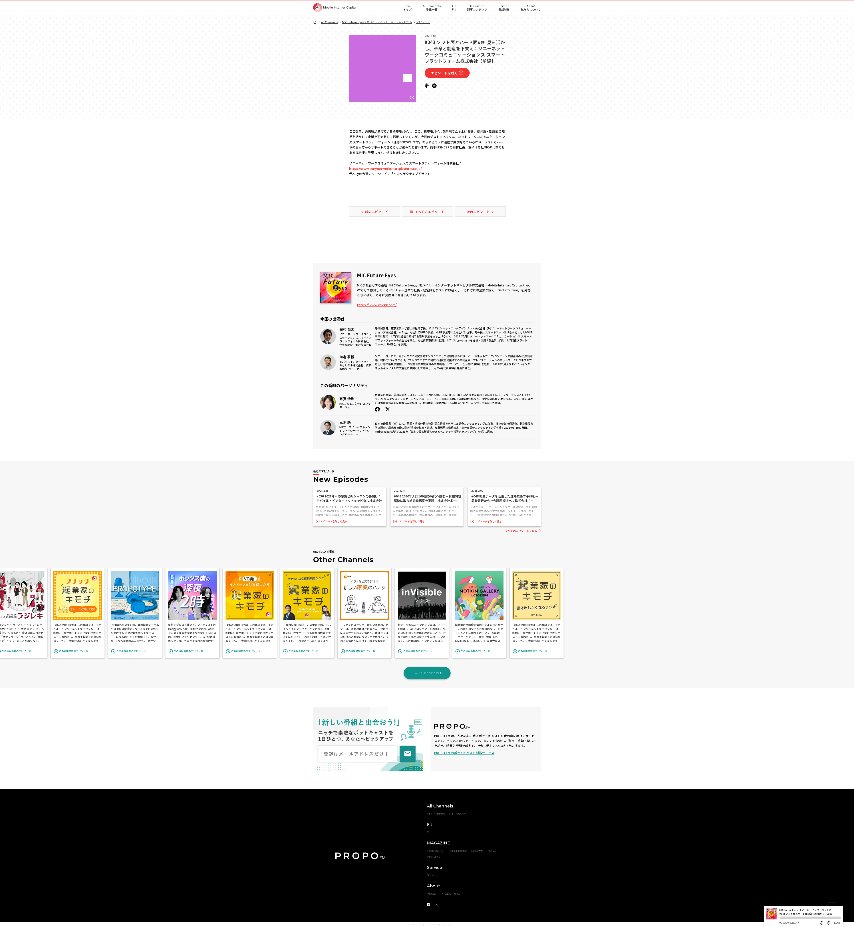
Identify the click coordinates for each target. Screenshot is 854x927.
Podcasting (435, 851)
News (491, 851)
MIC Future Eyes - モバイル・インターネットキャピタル (377, 22)
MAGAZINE (438, 843)
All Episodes (457, 814)
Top (407, 7)
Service (504, 7)
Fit (454, 7)
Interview (433, 857)
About (531, 7)
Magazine (477, 7)
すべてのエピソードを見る (521, 531)
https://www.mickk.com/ (377, 305)
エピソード (423, 22)
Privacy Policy (450, 894)
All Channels (432, 7)
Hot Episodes (457, 851)
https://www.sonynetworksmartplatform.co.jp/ (385, 168)
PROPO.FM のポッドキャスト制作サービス (464, 753)
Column (477, 851)
